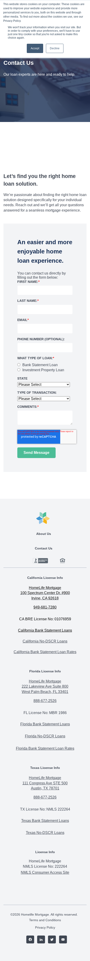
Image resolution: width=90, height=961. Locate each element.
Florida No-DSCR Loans (45, 736)
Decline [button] (55, 48)
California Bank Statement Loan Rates (45, 652)
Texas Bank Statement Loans (45, 821)
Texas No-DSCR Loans (45, 833)
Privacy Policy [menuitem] (45, 927)
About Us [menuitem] (43, 534)
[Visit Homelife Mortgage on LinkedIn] (39, 940)
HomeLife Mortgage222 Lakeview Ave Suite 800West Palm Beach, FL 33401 (45, 686)
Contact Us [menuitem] (43, 548)
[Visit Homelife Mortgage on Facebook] (28, 940)
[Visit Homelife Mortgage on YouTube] (61, 940)
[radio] (39, 365)
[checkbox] (45, 367)
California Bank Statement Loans (45, 630)
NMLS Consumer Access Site (45, 872)
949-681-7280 (45, 607)
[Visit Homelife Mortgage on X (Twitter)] (50, 940)
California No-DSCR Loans (45, 641)
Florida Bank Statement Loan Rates (45, 748)
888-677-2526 (45, 701)
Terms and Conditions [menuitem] (45, 920)
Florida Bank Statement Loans (45, 724)
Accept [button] (35, 48)
